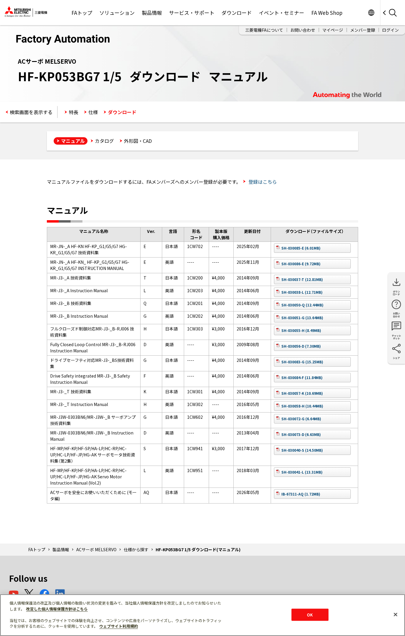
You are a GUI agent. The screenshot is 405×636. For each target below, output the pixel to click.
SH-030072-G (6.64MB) (301, 418)
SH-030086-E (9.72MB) (301, 263)
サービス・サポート (191, 12)
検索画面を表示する (31, 112)
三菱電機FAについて (264, 30)
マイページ (332, 30)
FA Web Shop (326, 12)
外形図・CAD (138, 140)
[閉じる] (395, 614)
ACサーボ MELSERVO (96, 549)
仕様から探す (136, 549)
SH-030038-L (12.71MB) (302, 292)
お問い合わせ (302, 30)
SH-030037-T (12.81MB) (302, 279)
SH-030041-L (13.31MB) (302, 471)
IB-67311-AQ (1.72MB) (300, 493)
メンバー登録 (362, 30)
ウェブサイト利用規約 (118, 626)
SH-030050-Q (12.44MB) (302, 304)
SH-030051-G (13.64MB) (302, 317)
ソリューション (117, 12)
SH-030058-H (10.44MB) (302, 405)
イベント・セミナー (281, 12)
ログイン (390, 30)
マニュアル (73, 140)
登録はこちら (262, 181)
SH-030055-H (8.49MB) (301, 330)
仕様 (93, 112)
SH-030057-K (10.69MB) (302, 393)
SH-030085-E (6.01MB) (301, 247)
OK (310, 614)
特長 (73, 112)
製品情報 (152, 12)
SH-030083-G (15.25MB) (302, 361)
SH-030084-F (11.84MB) (302, 377)
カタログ (104, 140)
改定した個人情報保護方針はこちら (57, 609)
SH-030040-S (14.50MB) (302, 450)
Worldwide (371, 12)
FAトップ (81, 12)
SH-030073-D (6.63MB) (301, 434)
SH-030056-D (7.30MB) (301, 346)
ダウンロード (236, 12)
